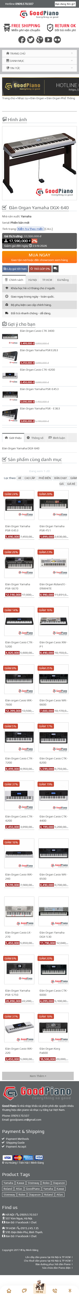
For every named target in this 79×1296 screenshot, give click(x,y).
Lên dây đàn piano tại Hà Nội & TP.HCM (48, 1257)
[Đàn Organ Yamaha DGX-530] (53, 911)
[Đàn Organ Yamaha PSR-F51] (53, 504)
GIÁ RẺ (71, 483)
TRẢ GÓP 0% (41, 268)
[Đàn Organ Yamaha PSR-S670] (19, 562)
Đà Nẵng (63, 279)
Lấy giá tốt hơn (17, 268)
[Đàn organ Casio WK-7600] (19, 678)
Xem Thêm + (38, 1076)
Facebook (22, 1222)
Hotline (19, 3)
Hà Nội (32, 279)
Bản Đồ (9, 1222)
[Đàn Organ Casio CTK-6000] (53, 969)
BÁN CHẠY (60, 478)
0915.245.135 (30, 1228)
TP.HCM (47, 279)
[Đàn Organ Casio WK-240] (19, 853)
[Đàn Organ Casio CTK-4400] (53, 795)
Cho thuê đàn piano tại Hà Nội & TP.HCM (47, 1260)
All (19, 478)
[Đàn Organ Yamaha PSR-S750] (19, 969)
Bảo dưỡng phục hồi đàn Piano (53, 1264)
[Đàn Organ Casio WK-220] (19, 1027)
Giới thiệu (15, 438)
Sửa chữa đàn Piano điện (56, 1267)
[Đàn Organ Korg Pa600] (53, 1027)
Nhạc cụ (22, 98)
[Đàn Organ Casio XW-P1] (53, 620)
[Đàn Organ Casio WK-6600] (53, 678)
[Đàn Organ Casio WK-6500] (53, 853)
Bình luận (59, 438)
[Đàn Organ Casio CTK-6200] (53, 737)
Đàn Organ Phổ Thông (61, 98)
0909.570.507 (20, 1115)
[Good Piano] (39, 14)
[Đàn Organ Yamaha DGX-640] (39, 163)
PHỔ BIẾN (45, 478)
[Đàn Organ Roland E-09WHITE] (53, 562)
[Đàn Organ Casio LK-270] (19, 911)
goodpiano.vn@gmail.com (25, 1119)
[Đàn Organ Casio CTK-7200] (19, 737)
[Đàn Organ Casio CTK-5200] (19, 620)
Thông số (37, 438)
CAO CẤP (30, 478)
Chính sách (16, 279)
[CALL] (48, 229)
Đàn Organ (37, 98)
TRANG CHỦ (17, 53)
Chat (34, 1222)
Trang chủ (8, 98)
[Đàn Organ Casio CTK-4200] (19, 795)
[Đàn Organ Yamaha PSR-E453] (19, 504)
